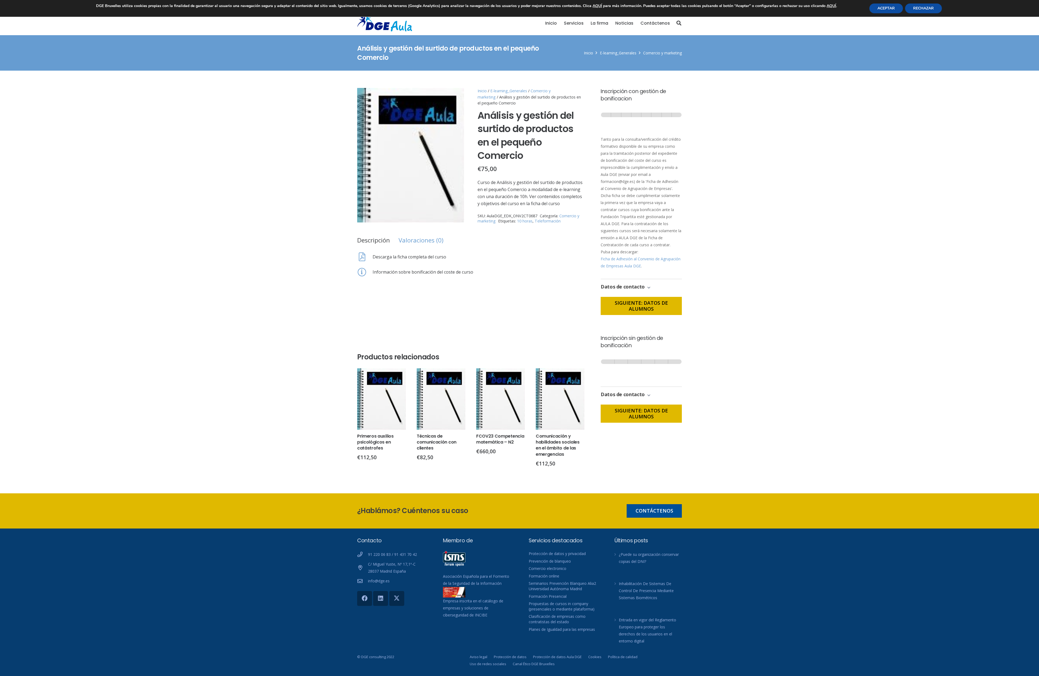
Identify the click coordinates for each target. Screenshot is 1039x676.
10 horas (524, 221)
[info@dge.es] (362, 580)
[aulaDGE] (385, 23)
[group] (641, 120)
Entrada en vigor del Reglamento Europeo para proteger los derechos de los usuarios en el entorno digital (647, 630)
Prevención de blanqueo (550, 561)
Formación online (544, 576)
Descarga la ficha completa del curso (409, 257)
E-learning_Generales (618, 52)
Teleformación (548, 221)
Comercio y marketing (662, 52)
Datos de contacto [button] (623, 286)
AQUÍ (597, 5)
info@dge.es (379, 580)
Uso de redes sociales (488, 663)
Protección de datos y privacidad (557, 553)
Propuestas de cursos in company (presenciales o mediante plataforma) (561, 606)
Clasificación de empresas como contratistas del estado (557, 619)
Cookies (594, 656)
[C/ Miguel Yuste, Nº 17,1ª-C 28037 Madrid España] (362, 567)
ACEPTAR (886, 8)
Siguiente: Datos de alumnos (641, 306)
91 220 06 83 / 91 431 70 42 (392, 554)
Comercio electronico (547, 568)
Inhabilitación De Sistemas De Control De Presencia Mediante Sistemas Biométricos (646, 590)
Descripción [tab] (373, 240)
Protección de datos (510, 656)
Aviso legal (478, 656)
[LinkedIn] (380, 598)
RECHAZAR (923, 8)
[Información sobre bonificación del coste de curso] (365, 272)
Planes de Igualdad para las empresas (562, 629)
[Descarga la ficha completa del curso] (365, 256)
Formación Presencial (548, 596)
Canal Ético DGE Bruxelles (534, 663)
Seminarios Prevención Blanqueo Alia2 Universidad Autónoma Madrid (562, 586)
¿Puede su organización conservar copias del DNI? (649, 558)
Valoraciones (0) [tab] (421, 240)
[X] (396, 598)
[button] (678, 23)
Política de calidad (622, 656)
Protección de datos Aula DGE (557, 656)
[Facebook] (364, 598)
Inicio (588, 52)
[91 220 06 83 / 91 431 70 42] (362, 554)
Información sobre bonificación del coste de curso (423, 272)
